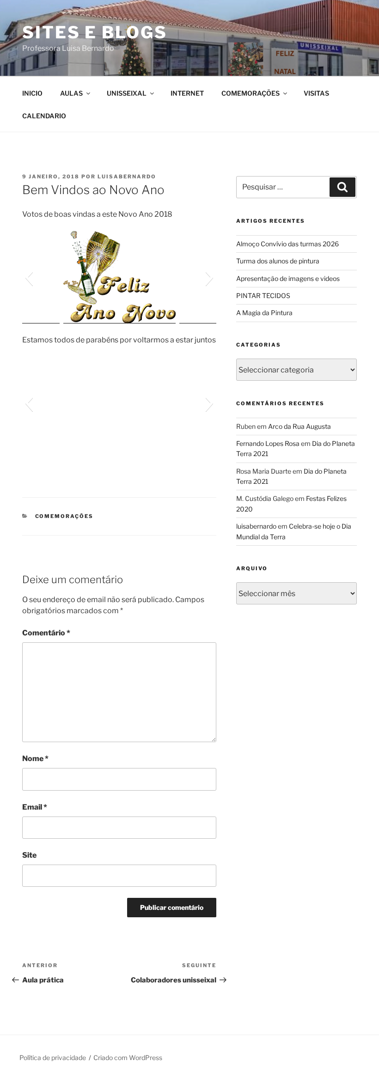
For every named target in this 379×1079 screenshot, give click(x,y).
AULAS (71, 93)
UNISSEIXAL (127, 93)
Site (29, 855)
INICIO (32, 93)
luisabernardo (127, 176)
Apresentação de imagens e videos (288, 278)
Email (34, 807)
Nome (35, 758)
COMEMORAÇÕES (250, 93)
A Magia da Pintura (264, 313)
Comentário (46, 632)
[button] (28, 277)
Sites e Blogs (94, 32)
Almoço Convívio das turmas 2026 (287, 244)
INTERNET (187, 93)
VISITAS (316, 93)
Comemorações (64, 516)
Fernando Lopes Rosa (268, 443)
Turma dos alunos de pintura (277, 261)
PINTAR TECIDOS (263, 295)
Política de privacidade (52, 1057)
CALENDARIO (44, 116)
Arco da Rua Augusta (299, 426)
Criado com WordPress (127, 1057)
